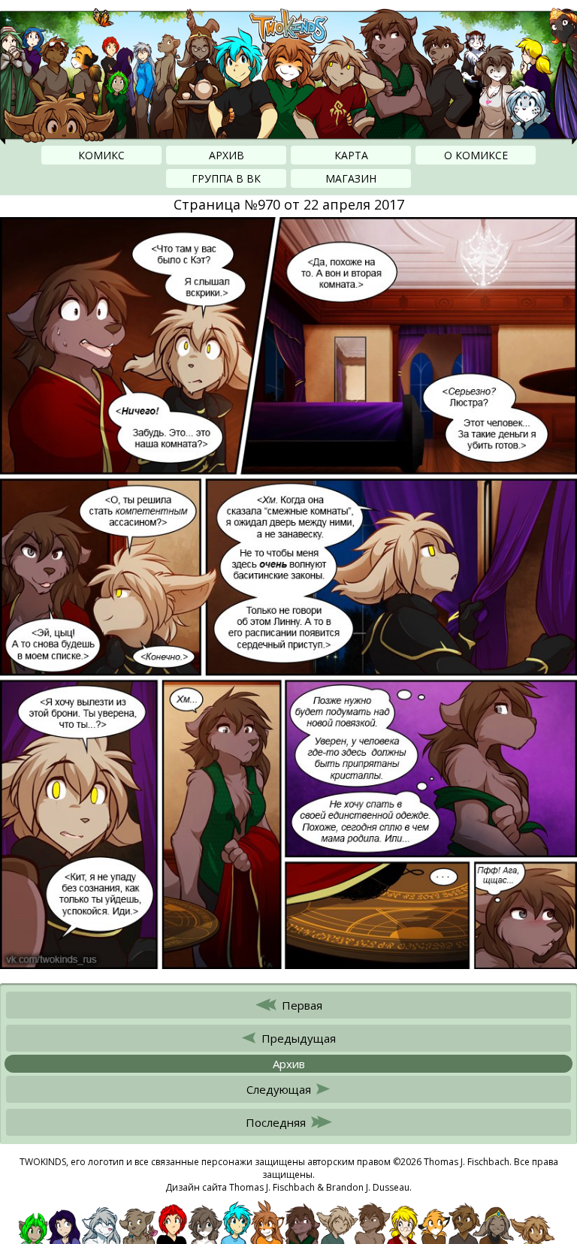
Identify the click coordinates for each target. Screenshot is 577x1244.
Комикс (101, 155)
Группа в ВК (226, 178)
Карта (351, 155)
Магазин (350, 178)
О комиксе (476, 155)
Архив (226, 155)
